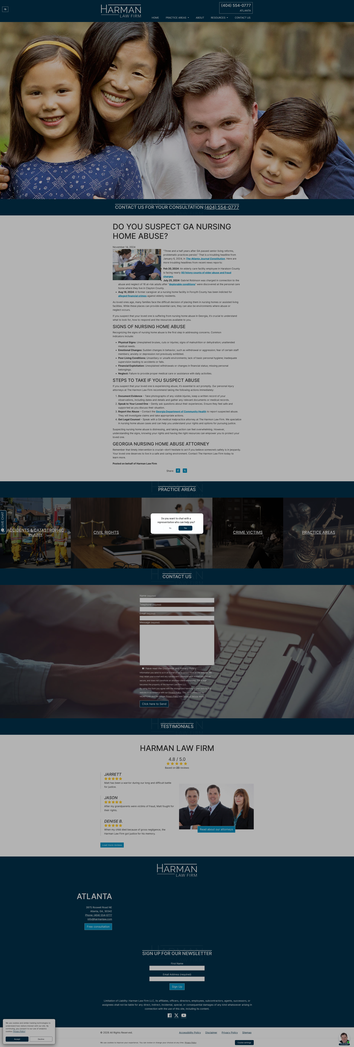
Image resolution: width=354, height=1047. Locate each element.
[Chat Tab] (177, 523)
